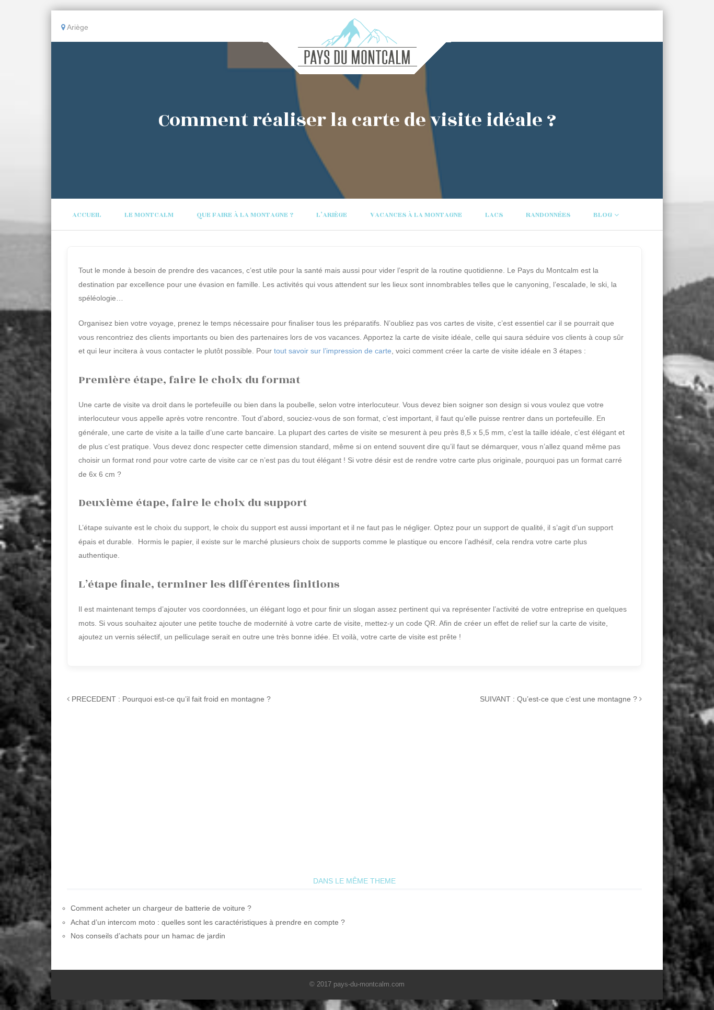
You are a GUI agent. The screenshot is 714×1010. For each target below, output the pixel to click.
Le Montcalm (149, 215)
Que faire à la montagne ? (245, 215)
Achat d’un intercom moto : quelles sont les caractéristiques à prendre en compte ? (208, 922)
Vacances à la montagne (416, 215)
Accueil (86, 215)
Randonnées (548, 215)
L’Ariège (331, 215)
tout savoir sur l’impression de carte (332, 351)
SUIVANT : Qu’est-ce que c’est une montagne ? (558, 699)
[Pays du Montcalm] (357, 67)
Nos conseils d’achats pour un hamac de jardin (148, 936)
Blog (602, 215)
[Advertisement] (354, 795)
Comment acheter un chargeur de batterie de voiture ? (161, 908)
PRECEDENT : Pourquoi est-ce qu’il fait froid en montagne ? (171, 699)
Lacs (494, 215)
